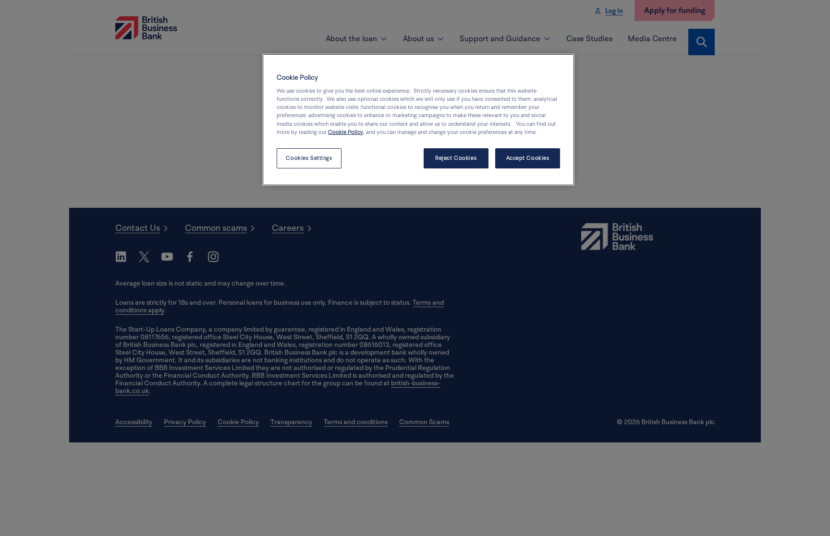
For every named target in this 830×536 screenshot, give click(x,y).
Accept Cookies (527, 158)
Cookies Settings (309, 158)
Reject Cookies (455, 158)
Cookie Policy (345, 132)
